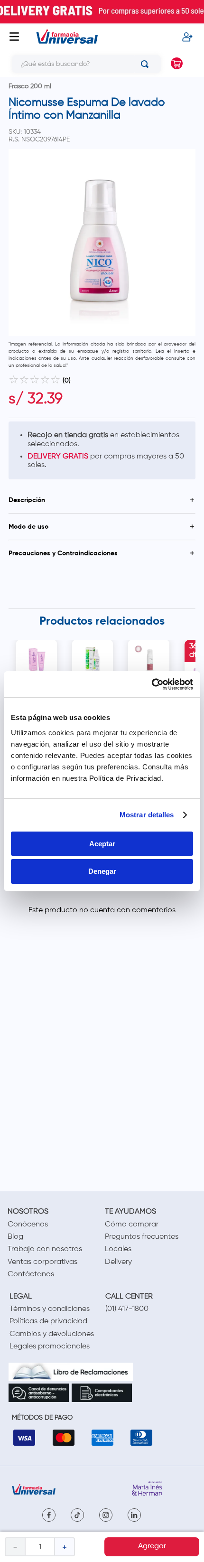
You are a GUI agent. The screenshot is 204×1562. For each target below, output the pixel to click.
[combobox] (82, 64)
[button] (102, 500)
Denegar (102, 871)
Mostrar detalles (147, 815)
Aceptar (102, 844)
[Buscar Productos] (146, 64)
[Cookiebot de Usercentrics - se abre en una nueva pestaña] (151, 684)
